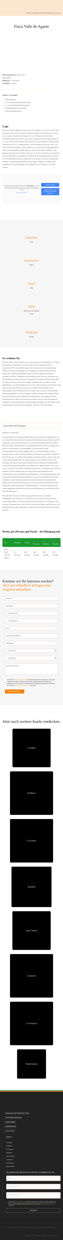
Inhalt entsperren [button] (50, 184)
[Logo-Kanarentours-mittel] (31, 2)
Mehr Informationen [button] (22, 192)
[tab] (31, 426)
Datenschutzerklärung (20, 679)
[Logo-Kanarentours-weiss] (12, 1102)
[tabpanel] (31, 473)
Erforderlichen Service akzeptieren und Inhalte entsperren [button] (50, 191)
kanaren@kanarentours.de (22, 685)
